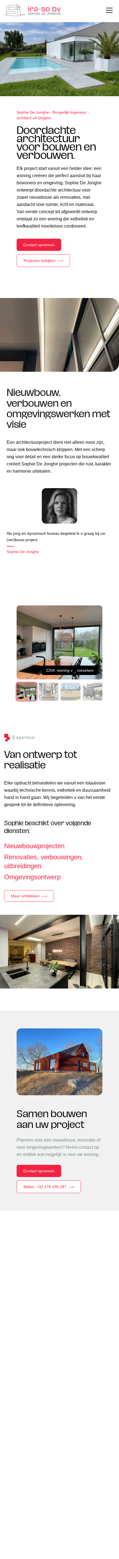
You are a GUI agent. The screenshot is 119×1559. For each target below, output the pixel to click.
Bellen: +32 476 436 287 (45, 1186)
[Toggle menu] (109, 10)
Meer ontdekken (25, 896)
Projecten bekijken (40, 260)
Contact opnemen (39, 245)
